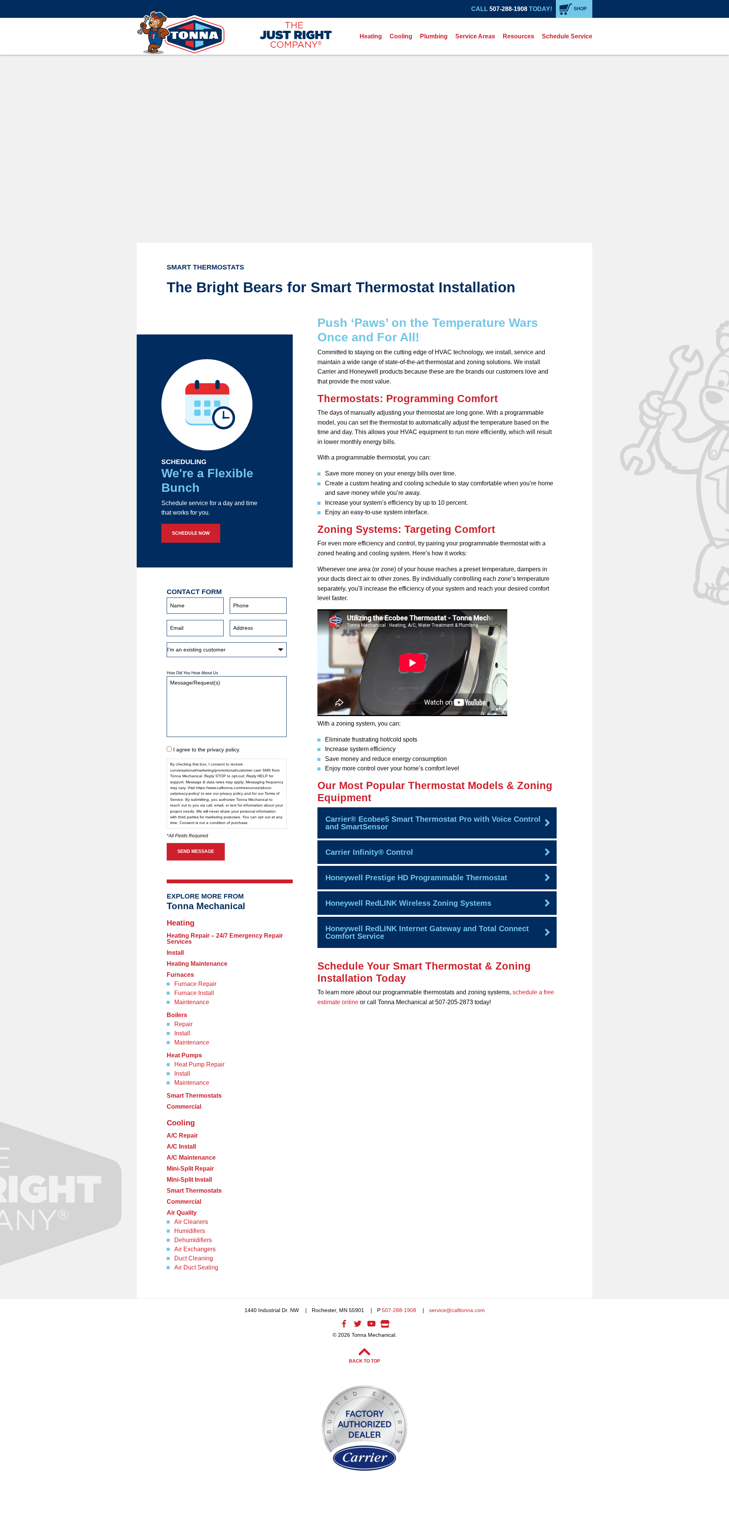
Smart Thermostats (194, 1096)
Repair (183, 1024)
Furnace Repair (195, 984)
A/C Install (181, 1147)
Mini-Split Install (189, 1180)
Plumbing (434, 36)
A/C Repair (182, 1136)
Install (175, 953)
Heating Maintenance (197, 964)
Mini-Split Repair (190, 1169)
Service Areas (475, 36)
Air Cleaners (191, 1222)
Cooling (401, 36)
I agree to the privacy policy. (206, 749)
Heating (371, 36)
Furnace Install (194, 993)
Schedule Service (567, 36)
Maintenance (191, 1002)
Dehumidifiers (193, 1240)
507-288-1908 (508, 9)
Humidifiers (189, 1231)
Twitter (357, 1324)
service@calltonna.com (457, 1310)
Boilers (177, 1015)
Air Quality (182, 1213)
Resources (518, 36)
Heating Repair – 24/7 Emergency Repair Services (225, 939)
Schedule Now (191, 533)
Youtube (371, 1324)
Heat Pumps (184, 1055)
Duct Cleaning (193, 1258)
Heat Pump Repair (199, 1065)
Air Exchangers (195, 1249)
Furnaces (180, 975)
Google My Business (385, 1324)
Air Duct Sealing (196, 1268)
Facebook (344, 1324)
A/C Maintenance (191, 1158)
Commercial (184, 1107)
